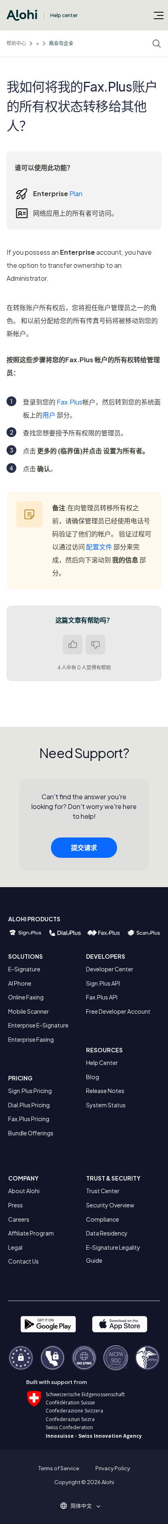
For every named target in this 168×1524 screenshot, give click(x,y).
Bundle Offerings (30, 1133)
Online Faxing (26, 997)
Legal (15, 1247)
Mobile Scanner (28, 1011)
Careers (18, 1219)
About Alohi (24, 1190)
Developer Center (109, 969)
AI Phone (19, 983)
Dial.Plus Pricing (29, 1105)
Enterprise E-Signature (38, 1025)
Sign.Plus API (103, 983)
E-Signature (24, 969)
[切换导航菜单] (159, 15)
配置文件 (99, 546)
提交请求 (84, 847)
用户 (48, 415)
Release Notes (105, 1090)
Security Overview (110, 1205)
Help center (63, 15)
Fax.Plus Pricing (28, 1118)
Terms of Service (58, 1468)
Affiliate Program (31, 1233)
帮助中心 (16, 43)
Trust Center (102, 1190)
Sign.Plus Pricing (30, 1090)
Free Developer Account (118, 1011)
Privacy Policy (112, 1468)
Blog (92, 1076)
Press (15, 1205)
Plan (75, 193)
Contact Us (23, 1261)
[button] (84, 1505)
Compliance (102, 1219)
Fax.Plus (69, 402)
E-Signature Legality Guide (113, 1254)
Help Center (102, 1062)
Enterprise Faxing (31, 1039)
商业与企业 (61, 43)
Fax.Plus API (101, 997)
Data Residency (107, 1233)
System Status (106, 1105)
